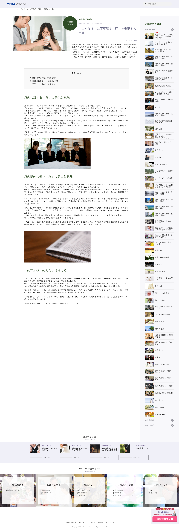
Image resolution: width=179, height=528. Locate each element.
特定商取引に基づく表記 (74, 522)
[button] (146, 4)
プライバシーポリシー (89, 522)
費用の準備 (45, 490)
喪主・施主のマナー (84, 490)
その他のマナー (83, 495)
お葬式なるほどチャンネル (23, 4)
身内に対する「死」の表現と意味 (43, 78)
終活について (46, 493)
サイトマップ (109, 522)
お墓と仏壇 (153, 493)
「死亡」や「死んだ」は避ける (42, 84)
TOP (15, 9)
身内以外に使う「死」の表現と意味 (44, 81)
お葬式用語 (117, 493)
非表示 (79, 73)
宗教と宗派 (117, 495)
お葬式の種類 (118, 490)
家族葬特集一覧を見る (13, 490)
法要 (150, 490)
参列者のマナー (83, 493)
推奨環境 (100, 522)
